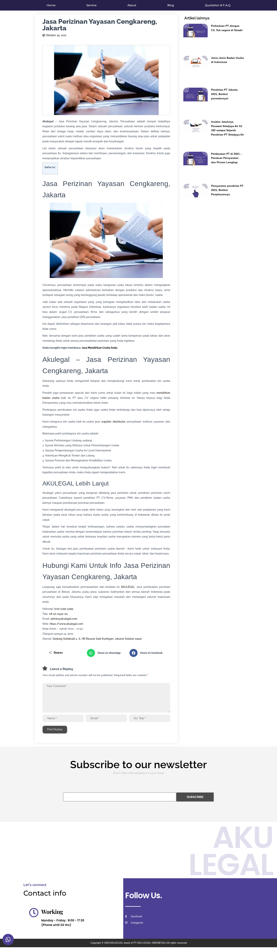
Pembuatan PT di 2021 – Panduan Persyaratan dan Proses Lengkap (226, 158)
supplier (106, 421)
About (131, 5)
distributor (119, 421)
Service (91, 5)
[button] (106, 653)
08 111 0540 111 (58, 613)
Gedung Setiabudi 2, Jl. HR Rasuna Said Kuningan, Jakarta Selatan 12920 (97, 638)
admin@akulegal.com (64, 618)
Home (51, 5)
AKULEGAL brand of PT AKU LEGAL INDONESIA (137, 942)
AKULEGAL (128, 586)
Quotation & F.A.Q (217, 5)
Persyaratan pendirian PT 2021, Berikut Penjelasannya (227, 190)
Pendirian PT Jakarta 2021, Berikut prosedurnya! (224, 94)
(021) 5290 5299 (63, 608)
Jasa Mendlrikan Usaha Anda (99, 347)
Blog (170, 5)
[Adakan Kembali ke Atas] (269, 943)
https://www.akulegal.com (66, 623)
